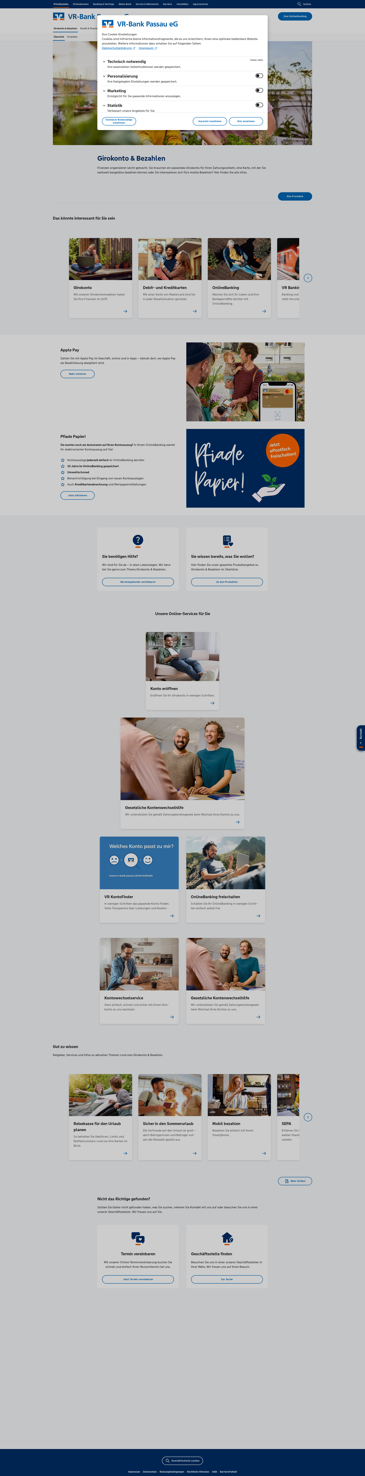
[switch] (259, 75)
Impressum (146, 48)
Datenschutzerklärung (117, 48)
